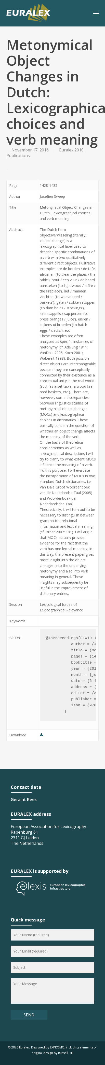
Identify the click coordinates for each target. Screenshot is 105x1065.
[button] (96, 13)
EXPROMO (57, 1047)
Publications (18, 155)
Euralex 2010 (71, 150)
